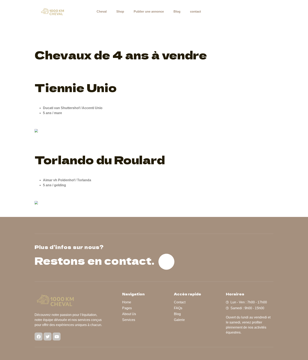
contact (195, 11)
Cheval (102, 11)
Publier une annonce (149, 11)
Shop (120, 11)
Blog (176, 11)
